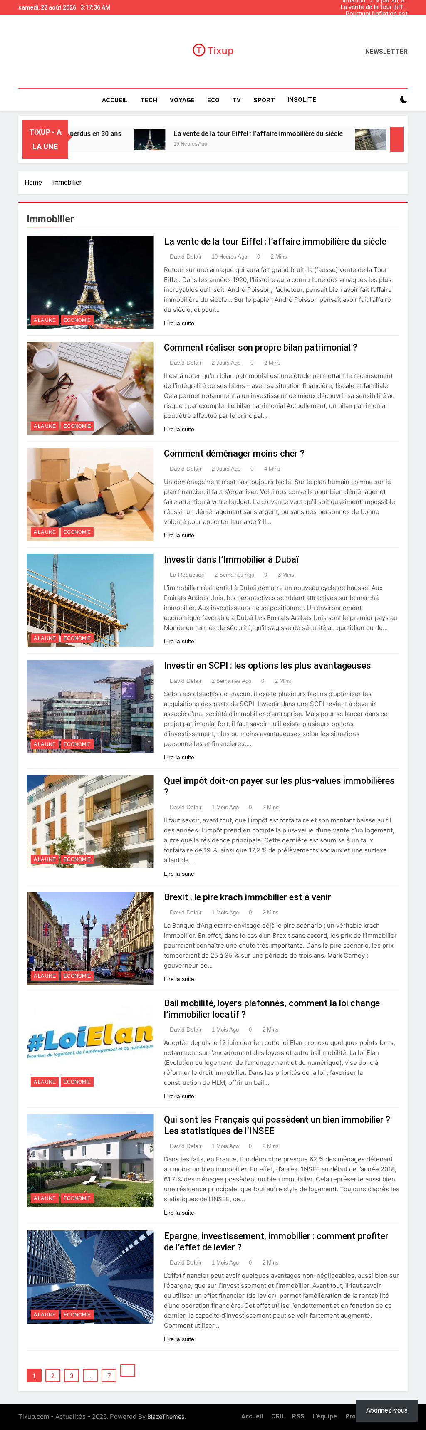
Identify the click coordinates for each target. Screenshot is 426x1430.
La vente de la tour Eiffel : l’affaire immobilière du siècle (374, 7)
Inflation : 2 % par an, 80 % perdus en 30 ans (375, 27)
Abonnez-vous (387, 1410)
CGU (277, 1416)
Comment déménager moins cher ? (234, 453)
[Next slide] (403, 5)
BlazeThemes (166, 1416)
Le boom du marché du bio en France (376, 20)
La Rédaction (187, 574)
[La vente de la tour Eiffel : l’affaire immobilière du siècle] (110, 139)
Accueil (115, 100)
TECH (148, 100)
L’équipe (325, 1416)
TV (236, 100)
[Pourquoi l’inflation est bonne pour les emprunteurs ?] (331, 139)
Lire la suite (179, 323)
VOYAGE (182, 100)
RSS (298, 1416)
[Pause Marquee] (397, 139)
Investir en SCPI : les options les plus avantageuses (267, 665)
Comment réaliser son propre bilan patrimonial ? (260, 347)
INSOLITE (301, 100)
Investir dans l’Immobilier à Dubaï (231, 559)
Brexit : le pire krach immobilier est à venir (247, 897)
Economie (77, 320)
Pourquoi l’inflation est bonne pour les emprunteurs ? (377, 14)
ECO (213, 100)
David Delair (186, 256)
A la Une (45, 320)
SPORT (264, 100)
